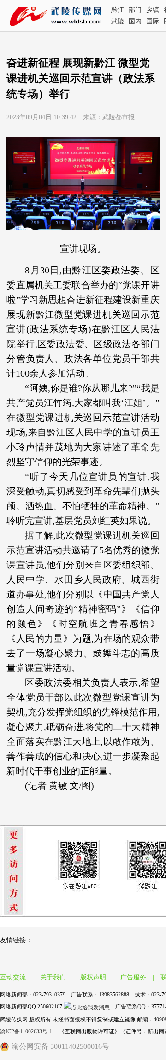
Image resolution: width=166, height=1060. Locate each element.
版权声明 (93, 977)
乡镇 (152, 9)
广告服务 (133, 977)
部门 (135, 9)
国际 (152, 21)
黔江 (117, 9)
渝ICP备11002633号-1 (26, 1031)
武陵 (117, 21)
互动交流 (13, 977)
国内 (135, 21)
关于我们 (53, 977)
